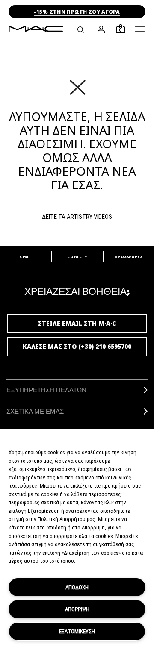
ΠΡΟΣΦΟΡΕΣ (129, 256)
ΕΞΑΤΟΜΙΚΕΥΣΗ (77, 631)
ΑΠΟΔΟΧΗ (77, 587)
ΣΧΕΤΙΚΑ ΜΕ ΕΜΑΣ (35, 411)
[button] (140, 29)
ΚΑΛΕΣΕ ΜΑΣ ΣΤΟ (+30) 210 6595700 (77, 346)
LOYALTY (77, 256)
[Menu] (140, 29)
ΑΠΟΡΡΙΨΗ (77, 609)
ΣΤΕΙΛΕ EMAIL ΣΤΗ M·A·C (77, 323)
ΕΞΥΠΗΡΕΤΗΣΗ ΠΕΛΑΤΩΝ (46, 390)
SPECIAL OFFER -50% (77, 11)
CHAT (26, 256)
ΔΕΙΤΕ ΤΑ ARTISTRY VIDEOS (77, 216)
